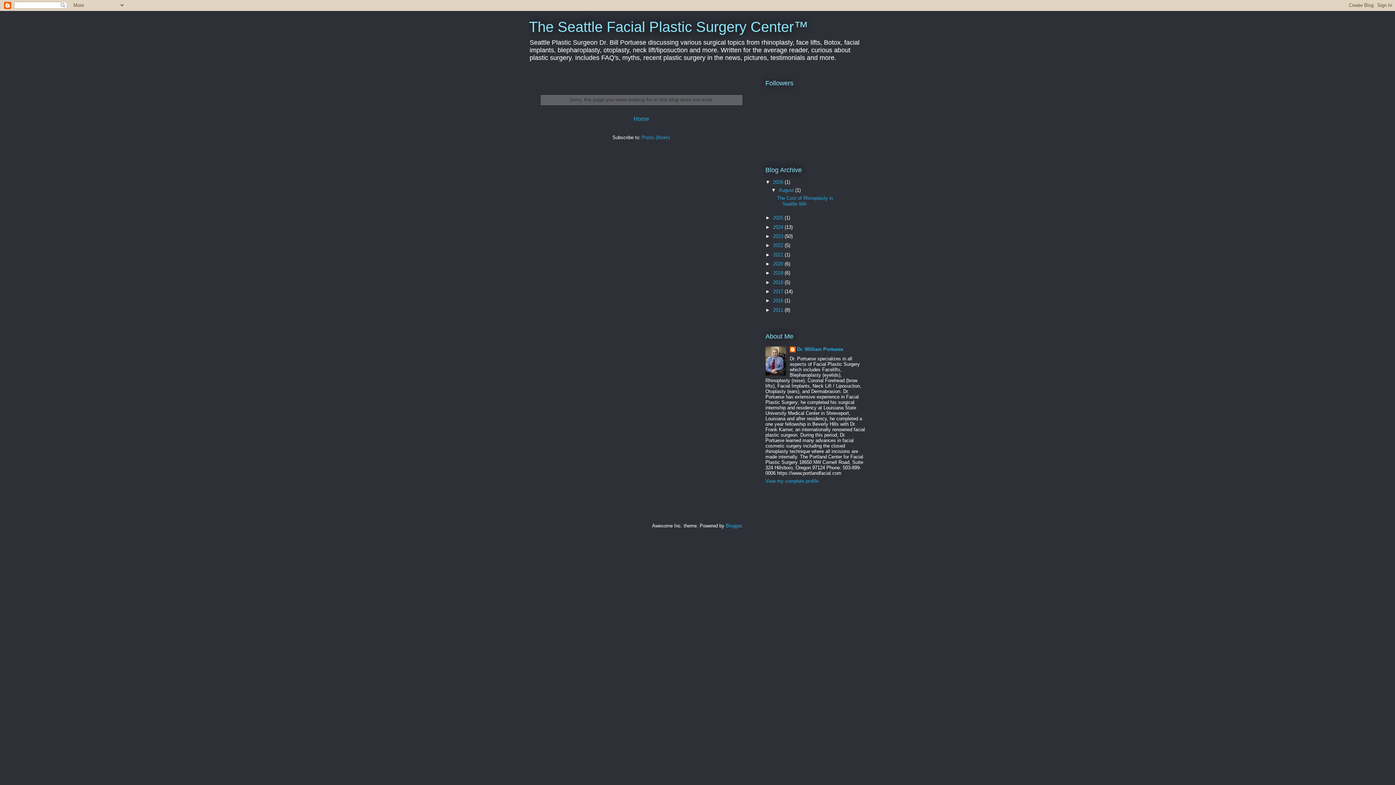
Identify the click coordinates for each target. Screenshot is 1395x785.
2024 (779, 227)
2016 (779, 300)
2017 (779, 291)
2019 (779, 273)
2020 (779, 264)
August (787, 190)
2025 (779, 217)
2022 (779, 245)
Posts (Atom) (656, 137)
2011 (779, 310)
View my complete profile (791, 481)
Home (641, 119)
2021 (779, 255)
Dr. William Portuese (820, 349)
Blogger (733, 526)
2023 (779, 236)
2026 (779, 182)
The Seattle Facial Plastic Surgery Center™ (668, 27)
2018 (779, 282)
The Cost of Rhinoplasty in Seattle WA (805, 201)
